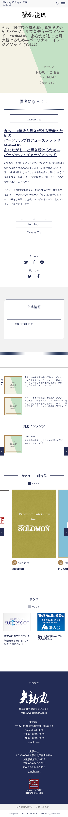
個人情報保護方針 (25, 807)
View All (36, 483)
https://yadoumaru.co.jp (34, 712)
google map (34, 742)
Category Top (34, 119)
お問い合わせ (42, 807)
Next (66, 451)
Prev (2, 451)
